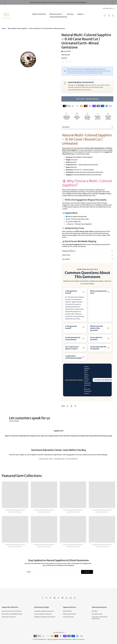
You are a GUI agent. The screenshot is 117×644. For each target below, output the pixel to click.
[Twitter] (46, 598)
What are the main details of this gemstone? (96, 328)
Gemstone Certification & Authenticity (99, 617)
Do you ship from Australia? (96, 338)
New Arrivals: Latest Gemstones (11, 611)
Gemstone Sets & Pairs (9, 617)
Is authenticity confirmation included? (73, 357)
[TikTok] (58, 598)
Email (28, 572)
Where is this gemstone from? (98, 292)
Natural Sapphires (53, 639)
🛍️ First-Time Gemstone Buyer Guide (77, 219)
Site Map (94, 611)
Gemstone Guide (97, 614)
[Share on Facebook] (67, 406)
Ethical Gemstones (66, 639)
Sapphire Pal (42, 639)
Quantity (64, 58)
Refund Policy (67, 611)
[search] (105, 15)
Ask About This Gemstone (103, 380)
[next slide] (112, 2)
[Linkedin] (67, 598)
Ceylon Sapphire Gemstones (43, 614)
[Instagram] (54, 598)
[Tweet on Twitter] (71, 406)
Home (4, 28)
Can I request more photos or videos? (72, 348)
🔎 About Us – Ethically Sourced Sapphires (79, 224)
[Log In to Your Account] (109, 15)
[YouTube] (63, 598)
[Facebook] (42, 598)
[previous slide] (5, 2)
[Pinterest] (50, 598)
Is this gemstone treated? (71, 327)
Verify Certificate (68, 617)
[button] (87, 99)
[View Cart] (113, 15)
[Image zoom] (29, 60)
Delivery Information (69, 614)
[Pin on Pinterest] (75, 406)
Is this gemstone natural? (71, 292)
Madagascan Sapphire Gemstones (44, 617)
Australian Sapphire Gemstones (44, 611)
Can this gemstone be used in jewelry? (72, 338)
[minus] (63, 62)
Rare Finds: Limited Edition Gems (12, 614)
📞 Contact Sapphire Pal (73, 221)
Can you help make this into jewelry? (98, 348)
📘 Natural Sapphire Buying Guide (76, 216)
